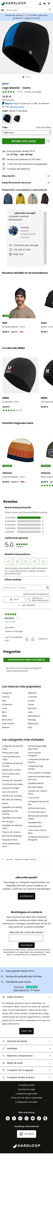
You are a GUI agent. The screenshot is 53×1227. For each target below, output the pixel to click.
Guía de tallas (43, 127)
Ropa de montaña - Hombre (25, 859)
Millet (5, 84)
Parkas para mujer (10, 753)
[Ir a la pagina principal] (4, 859)
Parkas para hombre (11, 770)
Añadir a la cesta (23, 141)
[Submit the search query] (50, 10)
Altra (4, 712)
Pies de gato (8, 822)
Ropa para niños (9, 840)
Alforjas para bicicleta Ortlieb (38, 817)
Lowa (4, 708)
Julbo (30, 712)
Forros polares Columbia (39, 773)
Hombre (9, 859)
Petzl (30, 727)
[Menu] (2, 10)
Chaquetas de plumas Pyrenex (38, 761)
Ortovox (5, 697)
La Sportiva (7, 705)
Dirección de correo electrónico (26, 932)
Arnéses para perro (37, 808)
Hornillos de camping (12, 796)
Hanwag (32, 720)
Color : (14, 111)
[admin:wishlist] (48, 141)
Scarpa (31, 701)
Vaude (31, 705)
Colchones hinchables (12, 784)
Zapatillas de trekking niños (12, 827)
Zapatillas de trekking (12, 807)
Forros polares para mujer (11, 758)
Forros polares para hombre (11, 775)
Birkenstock (33, 724)
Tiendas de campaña (12, 781)
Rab (4, 701)
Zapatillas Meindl (35, 783)
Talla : (5, 127)
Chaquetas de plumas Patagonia (38, 838)
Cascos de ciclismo (11, 832)
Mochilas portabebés (12, 836)
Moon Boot (7, 720)
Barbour (6, 727)
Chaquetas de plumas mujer (12, 747)
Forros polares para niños (11, 845)
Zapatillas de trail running (10, 812)
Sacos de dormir (9, 792)
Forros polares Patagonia (34, 754)
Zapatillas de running (12, 818)
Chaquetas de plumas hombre (12, 764)
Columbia (32, 697)
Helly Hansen (8, 724)
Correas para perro (37, 812)
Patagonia (7, 693)
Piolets (5, 803)
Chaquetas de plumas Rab (38, 803)
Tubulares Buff (34, 826)
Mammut (32, 708)
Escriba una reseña (33, 92)
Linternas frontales (10, 788)
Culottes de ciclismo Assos (37, 792)
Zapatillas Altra (34, 823)
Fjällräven (32, 693)
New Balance (34, 716)
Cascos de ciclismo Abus (37, 831)
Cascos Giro (33, 798)
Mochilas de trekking (11, 800)
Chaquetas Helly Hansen (35, 767)
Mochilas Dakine (35, 787)
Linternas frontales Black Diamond (39, 778)
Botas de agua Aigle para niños (37, 747)
